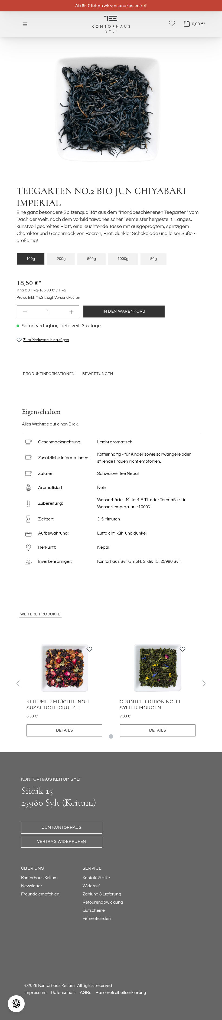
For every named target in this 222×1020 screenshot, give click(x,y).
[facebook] (28, 944)
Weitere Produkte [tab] (40, 614)
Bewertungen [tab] (97, 374)
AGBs (85, 992)
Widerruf (91, 886)
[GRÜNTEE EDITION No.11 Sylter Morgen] (157, 668)
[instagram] (50, 944)
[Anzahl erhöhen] (71, 312)
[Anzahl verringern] (25, 312)
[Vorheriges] (18, 683)
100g (30, 259)
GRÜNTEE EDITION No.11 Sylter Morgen (150, 705)
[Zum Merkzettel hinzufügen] (89, 650)
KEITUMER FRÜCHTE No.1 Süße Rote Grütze (58, 705)
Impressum (35, 992)
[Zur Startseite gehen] (111, 24)
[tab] (49, 374)
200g (61, 259)
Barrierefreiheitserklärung (121, 992)
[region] (111, 109)
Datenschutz (63, 992)
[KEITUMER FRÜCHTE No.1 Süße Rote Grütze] (64, 668)
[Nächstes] (204, 683)
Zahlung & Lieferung (102, 894)
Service (92, 868)
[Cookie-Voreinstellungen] (16, 1004)
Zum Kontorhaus (61, 827)
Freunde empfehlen (40, 894)
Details (64, 730)
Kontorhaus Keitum (39, 878)
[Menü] (25, 24)
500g (91, 259)
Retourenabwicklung (103, 902)
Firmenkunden (97, 918)
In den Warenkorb (124, 311)
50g (153, 259)
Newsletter (31, 886)
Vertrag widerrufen (61, 842)
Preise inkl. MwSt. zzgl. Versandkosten (48, 297)
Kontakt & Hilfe (96, 878)
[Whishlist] (172, 24)
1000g (122, 259)
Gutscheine (94, 910)
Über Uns (32, 868)
